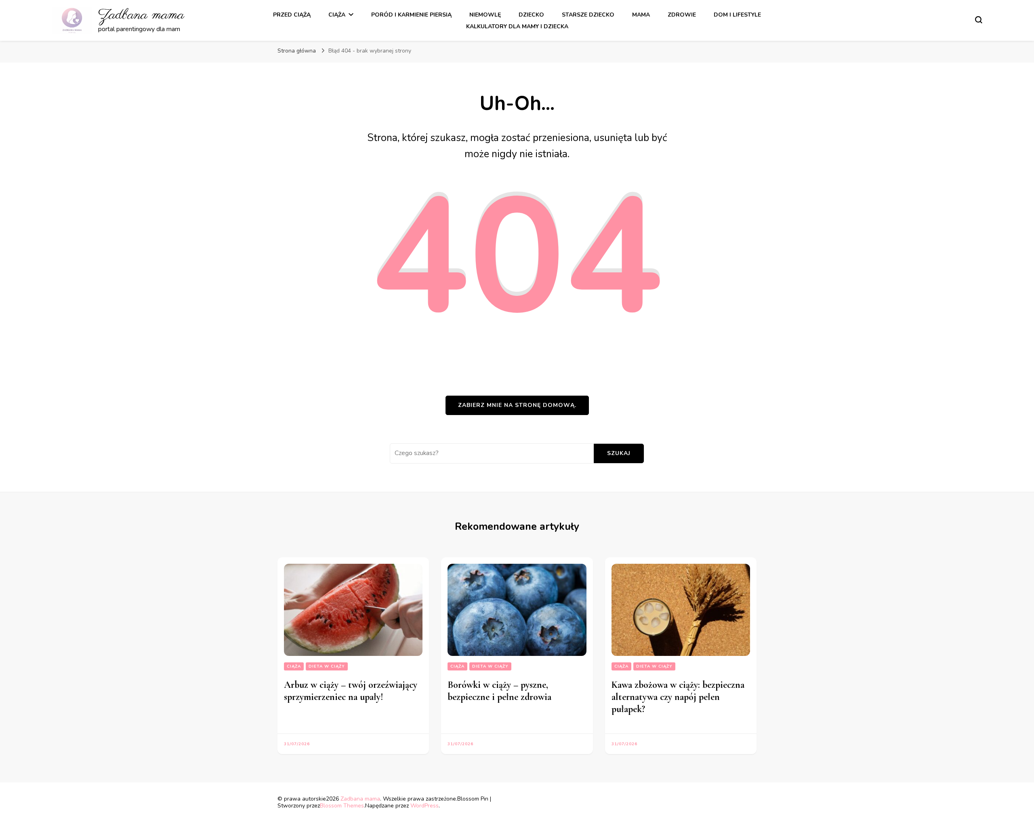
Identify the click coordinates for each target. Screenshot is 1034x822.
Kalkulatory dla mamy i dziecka (517, 26)
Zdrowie (682, 15)
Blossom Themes (342, 805)
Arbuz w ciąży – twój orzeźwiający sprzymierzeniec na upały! (350, 691)
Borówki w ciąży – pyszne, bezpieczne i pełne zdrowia (499, 691)
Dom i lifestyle (737, 15)
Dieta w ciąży (327, 666)
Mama (641, 15)
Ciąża (336, 15)
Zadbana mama (141, 15)
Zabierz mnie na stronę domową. (517, 405)
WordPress (424, 805)
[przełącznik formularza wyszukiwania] (978, 19)
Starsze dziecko (588, 15)
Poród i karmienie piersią (411, 15)
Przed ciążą (292, 15)
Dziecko (531, 15)
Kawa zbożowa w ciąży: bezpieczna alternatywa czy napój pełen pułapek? (678, 697)
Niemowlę (485, 15)
